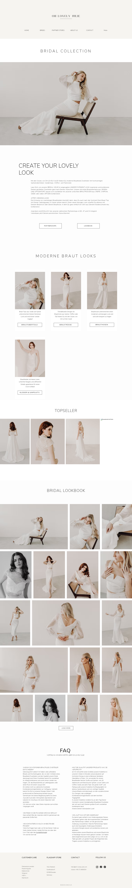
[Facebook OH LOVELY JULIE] (101, 866)
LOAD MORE (66, 728)
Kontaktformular (41, 832)
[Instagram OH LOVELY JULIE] (97, 866)
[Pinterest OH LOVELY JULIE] (104, 866)
